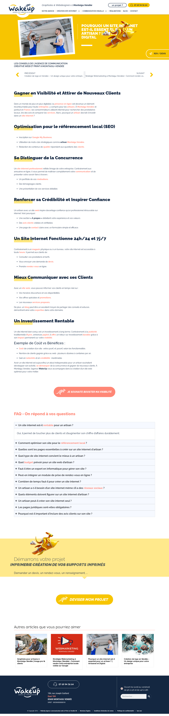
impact (21, 337)
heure (22, 252)
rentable (48, 425)
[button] (152, 651)
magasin (36, 249)
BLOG (125, 11)
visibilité (48, 337)
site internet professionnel (29, 168)
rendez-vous (33, 266)
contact (34, 227)
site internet (27, 116)
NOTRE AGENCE (48, 11)
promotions (45, 297)
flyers (29, 335)
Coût (21, 348)
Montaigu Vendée (85, 107)
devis (50, 261)
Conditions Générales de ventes (104, 711)
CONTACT (134, 11)
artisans (71, 107)
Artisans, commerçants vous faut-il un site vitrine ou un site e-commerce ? (137, 661)
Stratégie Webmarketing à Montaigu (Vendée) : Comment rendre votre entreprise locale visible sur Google (30, 662)
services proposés (41, 302)
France (27, 110)
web (37, 210)
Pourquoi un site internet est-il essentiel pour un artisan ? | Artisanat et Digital (66, 661)
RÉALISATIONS (115, 11)
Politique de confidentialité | (127, 711)
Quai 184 (52, 696)
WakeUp (43, 711)
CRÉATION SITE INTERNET (67, 11)
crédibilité (45, 358)
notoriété (30, 358)
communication (83, 171)
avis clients (28, 223)
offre (53, 335)
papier (46, 335)
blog (27, 307)
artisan (77, 113)
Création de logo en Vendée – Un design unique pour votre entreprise (101, 661)
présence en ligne (63, 104)
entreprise (43, 107)
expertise (39, 310)
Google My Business (42, 137)
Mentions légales (85, 711)
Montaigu (71, 142)
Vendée (80, 142)
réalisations (42, 179)
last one (139, 711)
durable (86, 335)
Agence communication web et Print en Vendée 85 (62, 711)
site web (26, 288)
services (51, 113)
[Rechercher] (148, 696)
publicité (92, 332)
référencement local (73, 443)
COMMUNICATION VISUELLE (93, 11)
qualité (46, 147)
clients (81, 147)
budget (28, 462)
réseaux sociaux (93, 488)
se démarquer (43, 366)
